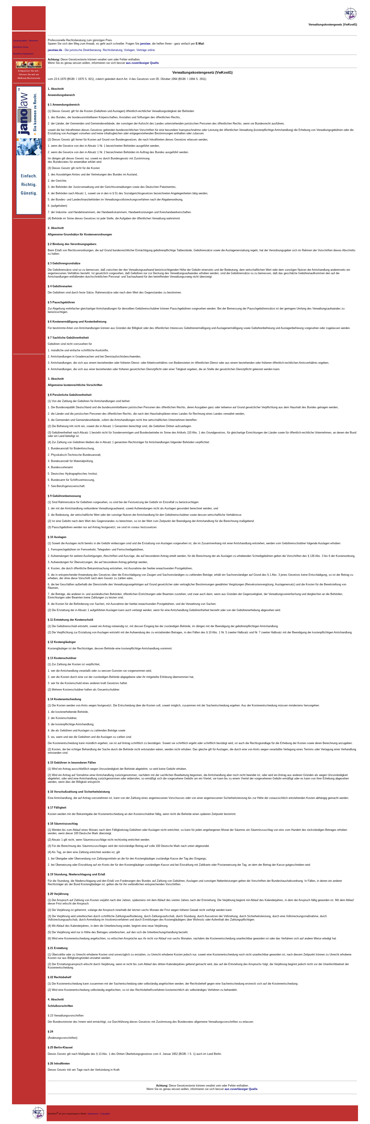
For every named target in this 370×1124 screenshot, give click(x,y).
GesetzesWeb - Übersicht (25, 40)
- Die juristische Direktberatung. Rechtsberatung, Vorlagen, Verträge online (101, 50)
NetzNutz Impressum (23, 53)
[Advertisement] (29, 286)
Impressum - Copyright (99, 1113)
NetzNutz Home (20, 47)
